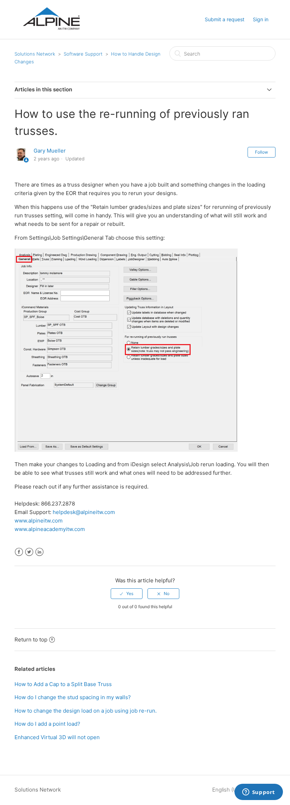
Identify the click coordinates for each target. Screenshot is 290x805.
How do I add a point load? (47, 723)
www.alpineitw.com (38, 520)
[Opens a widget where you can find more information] (258, 792)
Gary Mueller (50, 150)
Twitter (29, 552)
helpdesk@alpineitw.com (84, 512)
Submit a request (224, 19)
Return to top (30, 639)
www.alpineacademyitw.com (49, 529)
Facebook (18, 552)
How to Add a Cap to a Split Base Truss (63, 684)
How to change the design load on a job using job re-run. (85, 710)
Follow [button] (261, 152)
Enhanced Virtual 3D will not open (57, 737)
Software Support (83, 54)
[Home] (51, 36)
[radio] (127, 593)
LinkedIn (39, 552)
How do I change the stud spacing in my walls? (72, 697)
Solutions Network (34, 54)
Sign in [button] (260, 19)
